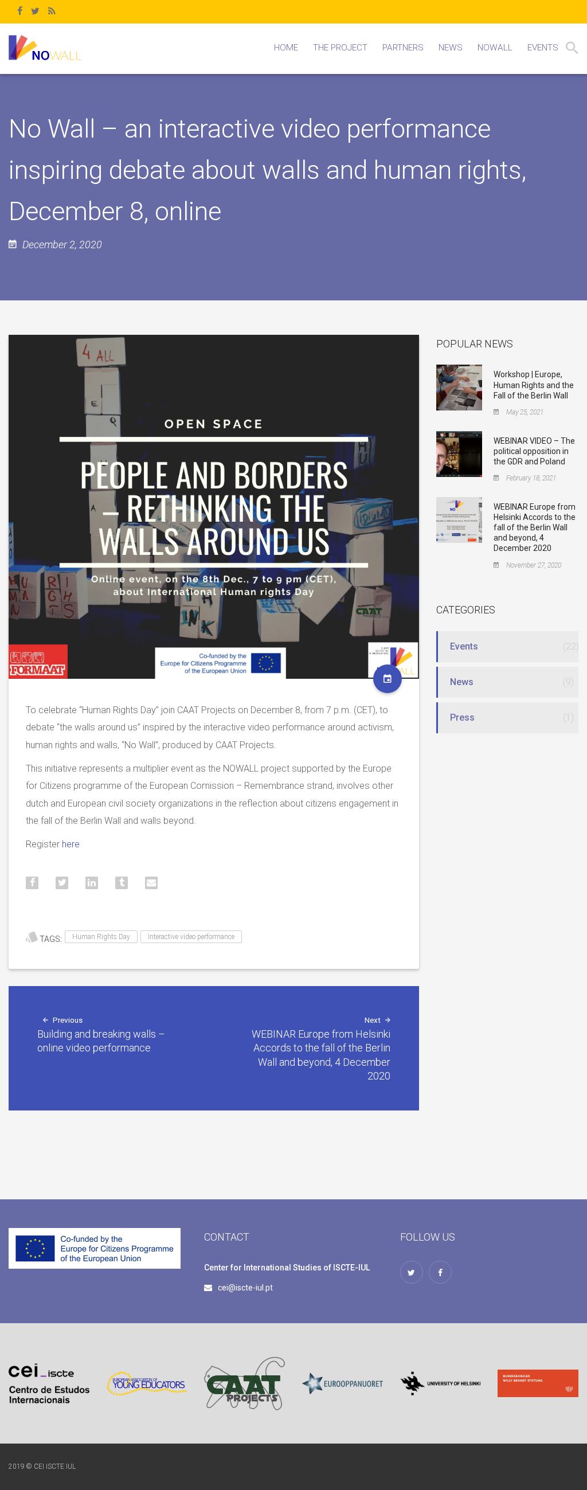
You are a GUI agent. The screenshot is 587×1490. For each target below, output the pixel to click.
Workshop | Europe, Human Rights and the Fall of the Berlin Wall (534, 385)
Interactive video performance (191, 937)
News (461, 681)
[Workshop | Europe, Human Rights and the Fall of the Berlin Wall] (459, 387)
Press (462, 717)
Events (464, 646)
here (71, 844)
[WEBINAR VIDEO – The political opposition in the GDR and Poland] (459, 452)
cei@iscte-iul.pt (245, 1287)
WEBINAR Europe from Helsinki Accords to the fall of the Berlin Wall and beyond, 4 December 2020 (535, 527)
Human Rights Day (101, 937)
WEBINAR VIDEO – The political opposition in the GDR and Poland (534, 451)
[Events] (387, 678)
